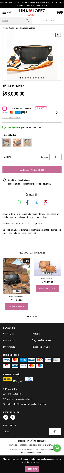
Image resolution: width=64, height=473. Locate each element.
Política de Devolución (41, 346)
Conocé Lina (8, 333)
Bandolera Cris (47, 278)
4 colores (17, 291)
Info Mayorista (9, 346)
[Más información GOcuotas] (41, 108)
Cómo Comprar (9, 340)
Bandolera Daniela (16, 296)
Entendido (32, 469)
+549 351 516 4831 (14, 393)
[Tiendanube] (32, 442)
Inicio (4, 27)
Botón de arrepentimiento (32, 452)
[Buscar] (27, 20)
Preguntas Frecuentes (41, 340)
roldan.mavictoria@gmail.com (19, 398)
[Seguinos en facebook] (12, 417)
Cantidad (6, 157)
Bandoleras (13, 27)
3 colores (47, 273)
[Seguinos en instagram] (5, 417)
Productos (36, 333)
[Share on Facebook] (27, 202)
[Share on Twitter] (36, 202)
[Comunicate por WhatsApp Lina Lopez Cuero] (57, 448)
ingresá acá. (49, 449)
